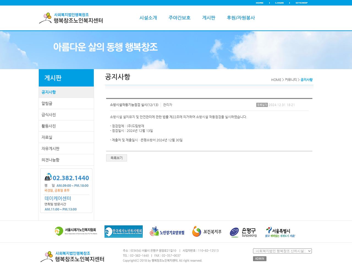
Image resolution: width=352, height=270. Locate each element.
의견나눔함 (50, 160)
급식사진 (49, 114)
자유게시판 (50, 148)
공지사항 (49, 92)
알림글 (47, 103)
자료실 (47, 137)
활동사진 (49, 126)
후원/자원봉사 (241, 17)
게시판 (208, 17)
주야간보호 (180, 17)
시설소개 (148, 17)
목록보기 (117, 158)
